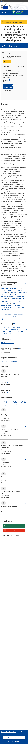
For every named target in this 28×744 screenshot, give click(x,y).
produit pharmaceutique (17, 298)
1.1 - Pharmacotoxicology (8, 343)
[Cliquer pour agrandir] (25, 410)
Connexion (14, 6)
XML (15, 526)
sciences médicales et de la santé (10, 288)
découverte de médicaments (18, 292)
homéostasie (5, 309)
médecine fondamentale (7, 290)
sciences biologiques (20, 301)
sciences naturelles (6, 301)
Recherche (21, 6)
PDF (15, 530)
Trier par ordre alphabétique (5, 402)
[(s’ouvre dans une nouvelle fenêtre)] (6, 6)
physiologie (20, 307)
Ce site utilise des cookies (8, 732)
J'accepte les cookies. (14, 737)
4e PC (5, 16)
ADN (13, 303)
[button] (17, 6)
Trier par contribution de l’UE (14, 402)
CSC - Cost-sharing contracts (9, 361)
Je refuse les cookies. (14, 741)
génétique (6, 303)
